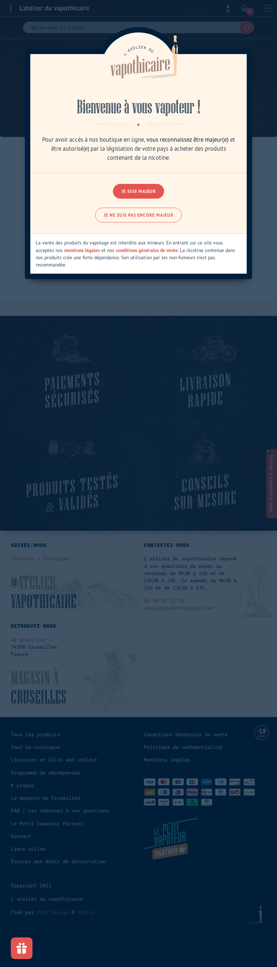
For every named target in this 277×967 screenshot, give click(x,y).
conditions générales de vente (147, 250)
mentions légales (82, 250)
